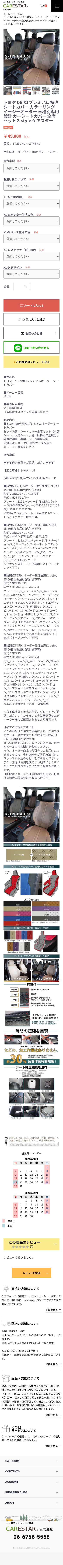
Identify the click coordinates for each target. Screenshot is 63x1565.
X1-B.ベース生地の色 (17, 232)
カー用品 (17, 13)
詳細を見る (52, 1309)
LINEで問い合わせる (36, 348)
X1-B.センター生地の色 (18, 214)
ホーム (7, 13)
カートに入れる (33, 305)
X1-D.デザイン (13, 267)
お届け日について (15, 179)
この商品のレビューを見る (31, 362)
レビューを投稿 (31, 1273)
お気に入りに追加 (33, 319)
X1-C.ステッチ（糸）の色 (20, 250)
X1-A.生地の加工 (14, 197)
